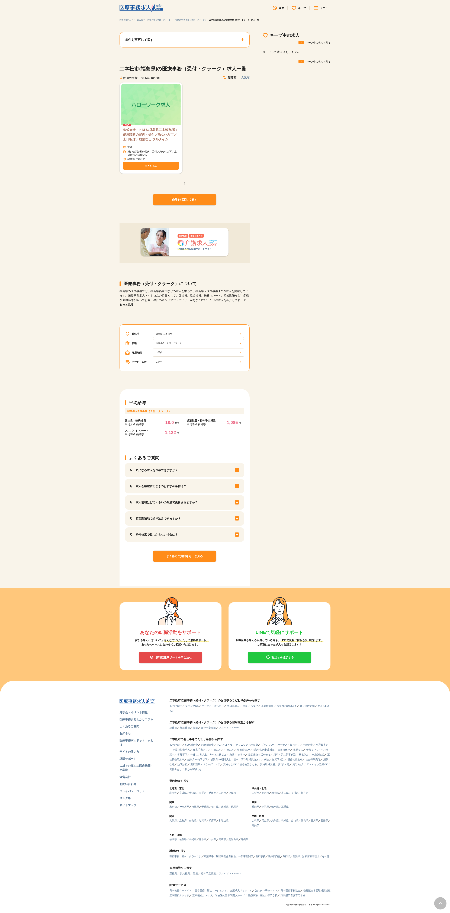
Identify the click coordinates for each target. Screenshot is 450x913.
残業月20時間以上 (221, 759)
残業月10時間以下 (287, 705)
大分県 (212, 839)
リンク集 (125, 798)
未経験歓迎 (267, 705)
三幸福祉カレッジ (202, 895)
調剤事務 (260, 856)
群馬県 (234, 806)
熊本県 (202, 839)
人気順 (245, 77)
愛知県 (255, 806)
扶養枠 (254, 705)
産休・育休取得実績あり (247, 759)
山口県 (294, 820)
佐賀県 (183, 839)
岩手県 (202, 792)
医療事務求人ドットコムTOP (132, 20)
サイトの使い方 (129, 751)
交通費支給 (322, 744)
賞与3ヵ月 (298, 764)
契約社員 (185, 727)
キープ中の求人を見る (318, 42)
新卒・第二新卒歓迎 (285, 754)
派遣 (195, 727)
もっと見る (127, 304)
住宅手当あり (200, 749)
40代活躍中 (175, 705)
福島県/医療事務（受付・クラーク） (191, 20)
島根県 (285, 820)
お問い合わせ (128, 784)
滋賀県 (202, 820)
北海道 (173, 792)
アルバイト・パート (230, 727)
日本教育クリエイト (180, 890)
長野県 (265, 792)
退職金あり (175, 769)
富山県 (285, 792)
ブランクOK (192, 705)
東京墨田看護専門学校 (293, 895)
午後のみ (229, 749)
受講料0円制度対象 (264, 749)
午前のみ (216, 749)
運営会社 (125, 776)
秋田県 (212, 792)
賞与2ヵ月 (283, 764)
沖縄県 (244, 839)
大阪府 (173, 820)
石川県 (294, 792)
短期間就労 (278, 759)
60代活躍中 (207, 744)
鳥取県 (275, 820)
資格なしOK (230, 764)
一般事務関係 (245, 856)
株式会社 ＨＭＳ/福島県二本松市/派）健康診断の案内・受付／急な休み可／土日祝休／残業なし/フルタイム (151, 134)
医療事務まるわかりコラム (136, 719)
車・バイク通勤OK (317, 764)
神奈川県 (184, 806)
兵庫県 (212, 820)
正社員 (173, 727)
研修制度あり (295, 759)
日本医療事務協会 (290, 890)
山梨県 (255, 792)
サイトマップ (128, 805)
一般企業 (308, 744)
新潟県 (275, 792)
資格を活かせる (248, 764)
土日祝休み (233, 705)
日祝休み (304, 754)
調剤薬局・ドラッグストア (205, 764)
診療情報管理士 (311, 856)
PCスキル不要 (225, 744)
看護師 (296, 856)
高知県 (255, 825)
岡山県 (265, 820)
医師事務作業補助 (226, 856)
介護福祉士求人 (181, 749)
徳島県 (304, 820)
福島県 (232, 792)
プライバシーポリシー (134, 791)
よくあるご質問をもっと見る (184, 556)
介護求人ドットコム (241, 890)
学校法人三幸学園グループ (230, 895)
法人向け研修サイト (266, 890)
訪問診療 (182, 764)
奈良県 (193, 820)
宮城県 (183, 792)
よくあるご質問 (129, 726)
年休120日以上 (218, 754)
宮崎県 (222, 839)
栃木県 (215, 806)
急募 (245, 705)
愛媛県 (324, 820)
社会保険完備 (307, 705)
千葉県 (205, 806)
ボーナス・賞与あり (213, 705)
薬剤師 (286, 856)
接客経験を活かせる (259, 754)
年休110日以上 (199, 754)
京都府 (183, 820)
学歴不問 (182, 754)
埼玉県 (195, 806)
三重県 (285, 806)
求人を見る (151, 165)
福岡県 (173, 839)
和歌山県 (224, 820)
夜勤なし (298, 749)
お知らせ (125, 733)
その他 (325, 856)
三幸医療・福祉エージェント (211, 890)
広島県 (255, 820)
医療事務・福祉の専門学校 (262, 895)
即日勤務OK (243, 749)
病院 (266, 759)
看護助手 (209, 856)
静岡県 (265, 806)
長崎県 (193, 839)
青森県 (193, 792)
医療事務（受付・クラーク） (160, 20)
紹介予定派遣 (208, 727)
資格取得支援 (267, 764)
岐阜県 (275, 806)
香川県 (314, 820)
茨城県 (225, 806)
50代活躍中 (191, 744)
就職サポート (128, 758)
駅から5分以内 (193, 769)
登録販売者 (274, 856)
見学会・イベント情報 (134, 712)
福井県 (304, 792)
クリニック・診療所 (247, 744)
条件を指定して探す (184, 199)
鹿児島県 (233, 839)
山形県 (222, 792)
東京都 (173, 806)
